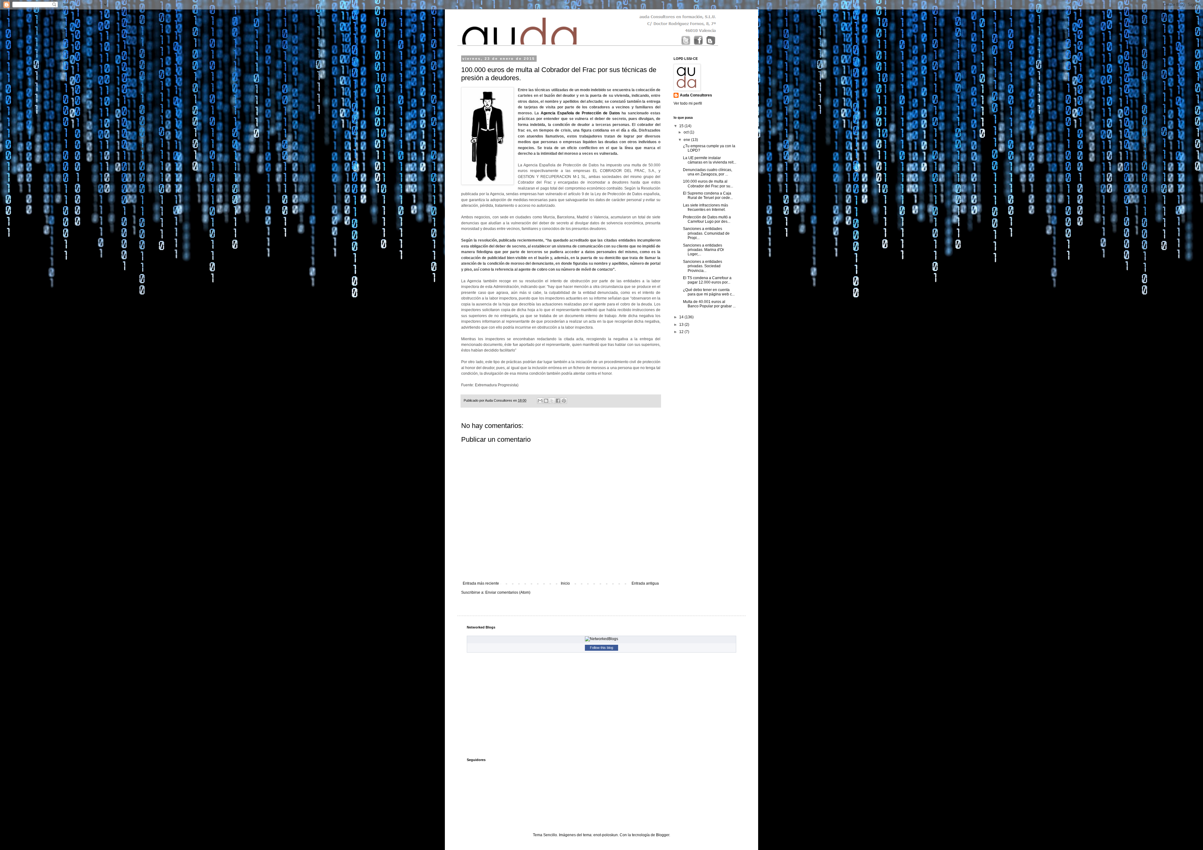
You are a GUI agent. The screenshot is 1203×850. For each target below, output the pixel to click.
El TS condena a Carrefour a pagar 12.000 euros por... (707, 280)
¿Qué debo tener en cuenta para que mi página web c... (709, 292)
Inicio (565, 583)
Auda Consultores (696, 95)
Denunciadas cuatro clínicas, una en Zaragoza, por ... (707, 172)
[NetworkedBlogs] (601, 639)
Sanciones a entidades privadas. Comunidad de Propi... (706, 233)
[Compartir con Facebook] (558, 401)
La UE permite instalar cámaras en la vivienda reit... (709, 160)
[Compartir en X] (552, 401)
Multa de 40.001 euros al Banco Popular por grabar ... (709, 304)
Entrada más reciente (481, 583)
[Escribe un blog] (546, 401)
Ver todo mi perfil (688, 103)
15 (682, 126)
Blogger (662, 835)
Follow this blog (601, 647)
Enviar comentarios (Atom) (507, 592)
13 (682, 324)
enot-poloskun (605, 835)
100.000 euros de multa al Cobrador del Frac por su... (708, 183)
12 (682, 332)
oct (687, 132)
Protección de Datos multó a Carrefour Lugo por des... (707, 219)
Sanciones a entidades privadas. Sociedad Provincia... (702, 266)
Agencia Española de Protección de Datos (580, 113)
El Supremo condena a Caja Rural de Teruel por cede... (708, 195)
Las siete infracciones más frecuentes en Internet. (705, 207)
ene (687, 140)
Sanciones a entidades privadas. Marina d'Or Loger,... (703, 250)
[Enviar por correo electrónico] (540, 401)
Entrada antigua (645, 583)
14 (682, 317)
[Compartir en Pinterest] (564, 401)
